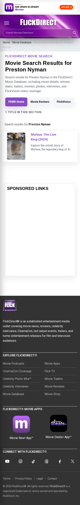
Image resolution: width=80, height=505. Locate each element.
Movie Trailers (54, 379)
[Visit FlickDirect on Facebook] (59, 461)
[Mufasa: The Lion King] (16, 135)
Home (6, 42)
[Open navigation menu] (6, 23)
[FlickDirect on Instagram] (20, 461)
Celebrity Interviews (15, 386)
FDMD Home (16, 101)
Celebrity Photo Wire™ (17, 379)
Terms (6, 478)
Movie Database (21, 42)
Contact (52, 478)
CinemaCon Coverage (17, 371)
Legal (40, 478)
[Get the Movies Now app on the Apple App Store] (40, 7)
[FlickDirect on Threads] (46, 461)
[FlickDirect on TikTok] (33, 461)
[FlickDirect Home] (40, 22)
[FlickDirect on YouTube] (7, 461)
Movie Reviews (40, 101)
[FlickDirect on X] (72, 461)
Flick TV (50, 371)
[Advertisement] (40, 234)
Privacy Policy (23, 478)
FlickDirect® (57, 486)
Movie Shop (52, 394)
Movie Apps (52, 363)
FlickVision (64, 101)
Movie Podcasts (13, 363)
